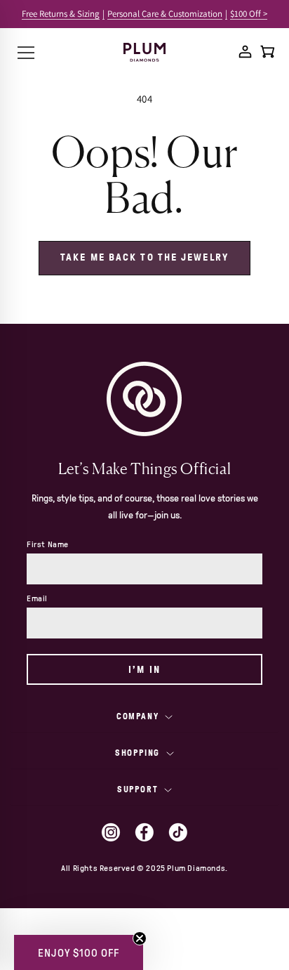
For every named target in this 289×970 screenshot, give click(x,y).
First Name (48, 544)
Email (37, 598)
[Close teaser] (140, 938)
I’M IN (144, 669)
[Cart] (267, 51)
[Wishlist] (223, 51)
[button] (78, 952)
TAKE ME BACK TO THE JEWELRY (144, 257)
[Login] (245, 51)
